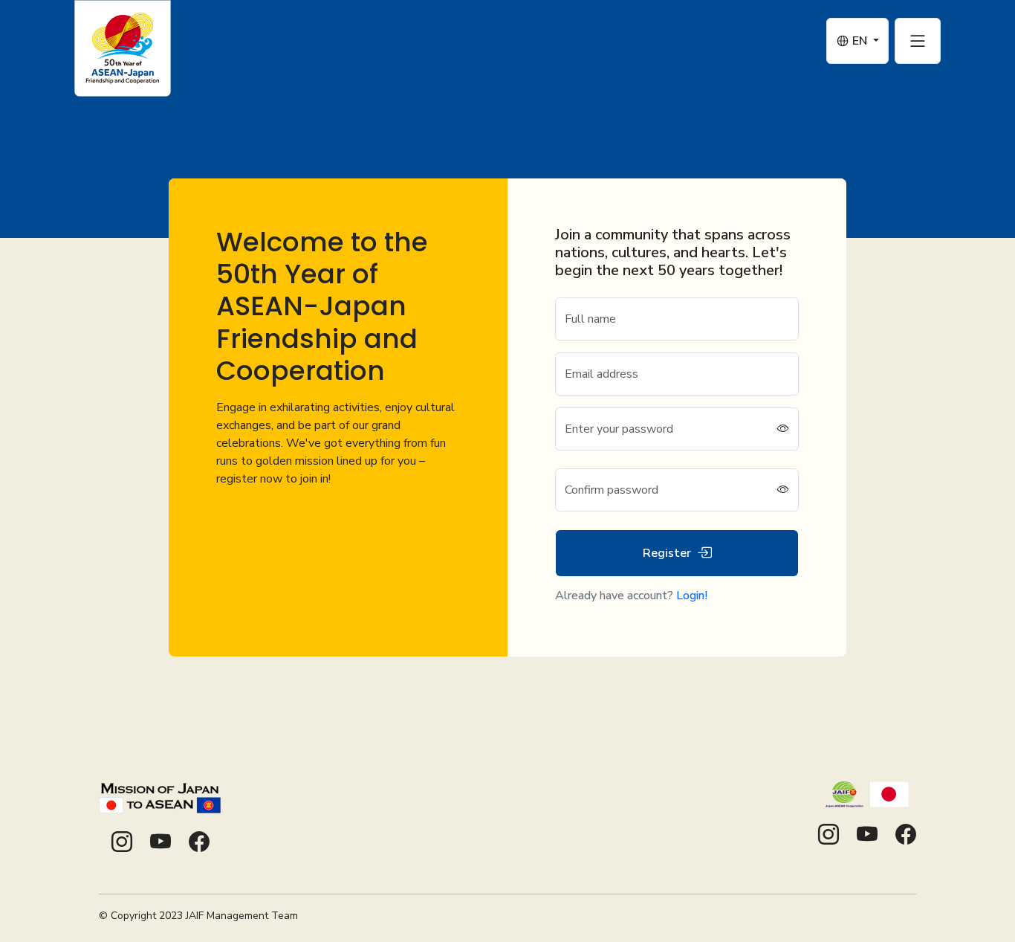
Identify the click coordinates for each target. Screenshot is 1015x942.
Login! (691, 595)
